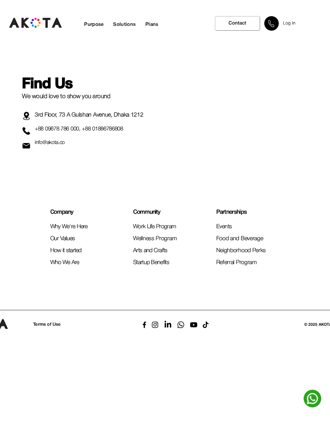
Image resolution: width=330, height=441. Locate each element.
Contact (237, 23)
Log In (289, 23)
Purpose (93, 24)
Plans (152, 24)
